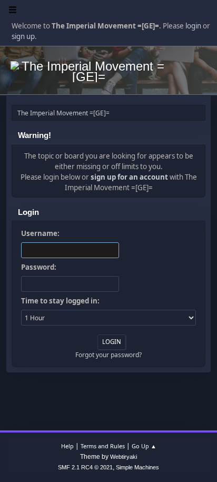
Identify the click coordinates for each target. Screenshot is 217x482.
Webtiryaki (123, 457)
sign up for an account (129, 177)
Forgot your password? (108, 354)
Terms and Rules (103, 446)
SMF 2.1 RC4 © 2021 (85, 467)
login (193, 26)
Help (67, 446)
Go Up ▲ (144, 446)
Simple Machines (137, 467)
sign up (23, 36)
